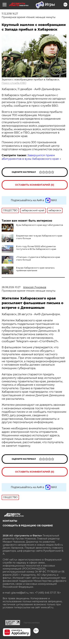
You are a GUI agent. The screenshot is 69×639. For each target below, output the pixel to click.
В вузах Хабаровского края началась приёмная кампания (35, 269)
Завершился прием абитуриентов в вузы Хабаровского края (30, 157)
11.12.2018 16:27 (10, 13)
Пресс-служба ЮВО (14, 83)
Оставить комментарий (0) (34, 184)
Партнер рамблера (32, 623)
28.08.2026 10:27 (11, 287)
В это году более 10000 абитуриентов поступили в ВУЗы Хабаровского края (36, 247)
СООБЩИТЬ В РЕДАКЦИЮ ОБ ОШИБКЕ (28, 525)
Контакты (10, 520)
